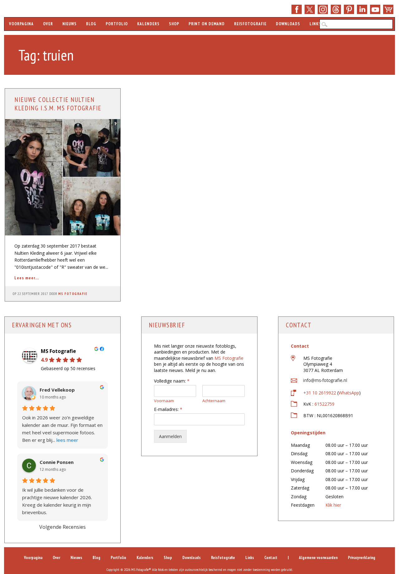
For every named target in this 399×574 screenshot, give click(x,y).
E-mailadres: (168, 409)
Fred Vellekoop (57, 390)
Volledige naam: (172, 381)
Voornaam (164, 400)
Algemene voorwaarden (318, 557)
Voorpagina (21, 24)
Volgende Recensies (62, 526)
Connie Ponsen (57, 462)
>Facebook (296, 9)
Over (48, 24)
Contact (270, 557)
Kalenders (148, 24)
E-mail (336, 9)
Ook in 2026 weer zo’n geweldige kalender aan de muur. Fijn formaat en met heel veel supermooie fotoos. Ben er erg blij (62, 428)
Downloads (288, 24)
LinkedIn (362, 9)
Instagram (323, 9)
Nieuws (69, 24)
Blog (91, 24)
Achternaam (213, 400)
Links (315, 24)
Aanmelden (170, 436)
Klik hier (333, 505)
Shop (388, 9)
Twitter (310, 9)
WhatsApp (349, 393)
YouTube (375, 9)
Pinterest (349, 9)
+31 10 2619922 (319, 393)
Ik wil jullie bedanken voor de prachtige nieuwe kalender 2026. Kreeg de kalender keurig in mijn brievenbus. (57, 501)
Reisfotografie (250, 24)
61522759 (324, 404)
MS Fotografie (73, 294)
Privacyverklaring (361, 557)
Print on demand (207, 24)
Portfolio (117, 24)
